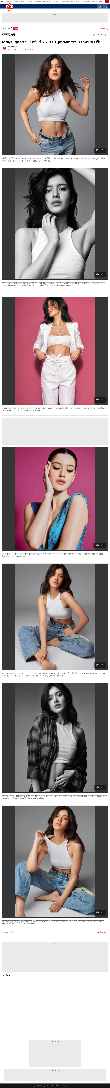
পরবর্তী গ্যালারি (101, 932)
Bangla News (6, 28)
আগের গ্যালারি (8, 932)
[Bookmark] (105, 35)
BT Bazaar (56, 1)
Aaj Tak (7, 1)
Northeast (94, 1)
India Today (37, 1)
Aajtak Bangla (12, 47)
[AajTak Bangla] (9, 7)
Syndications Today (74, 1086)
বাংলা (2, 1)
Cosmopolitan (65, 1)
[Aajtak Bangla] (4, 48)
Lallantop (29, 1)
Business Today (46, 1)
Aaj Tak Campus (15, 1)
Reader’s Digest (85, 1)
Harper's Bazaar (74, 1)
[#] (94, 35)
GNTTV (23, 1)
